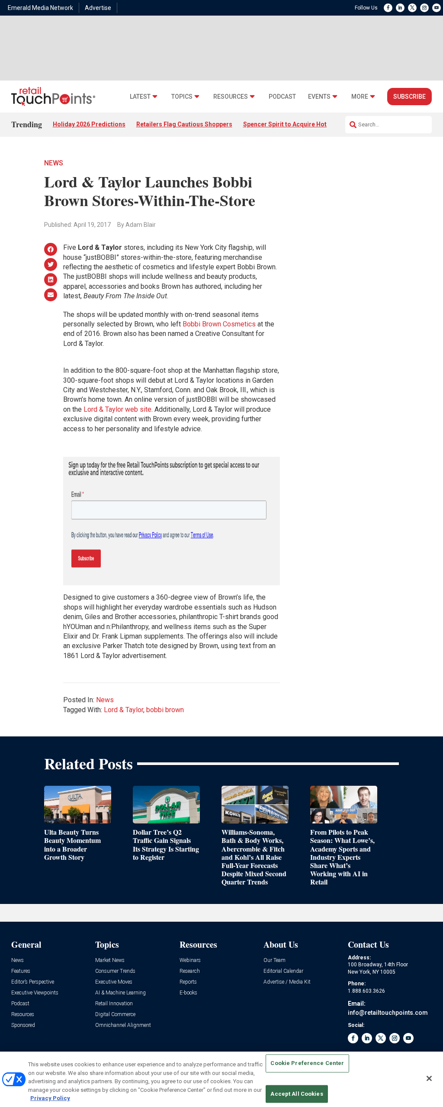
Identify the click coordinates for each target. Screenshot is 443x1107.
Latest (140, 97)
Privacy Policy (50, 1098)
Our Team (274, 960)
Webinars (190, 960)
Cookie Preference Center (307, 1063)
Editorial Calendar (283, 971)
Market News (110, 960)
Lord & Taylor (123, 710)
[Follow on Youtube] (436, 7)
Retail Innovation (114, 1004)
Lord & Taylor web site (117, 409)
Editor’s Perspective (32, 982)
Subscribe (409, 96)
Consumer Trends (115, 971)
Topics (182, 97)
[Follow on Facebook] (388, 7)
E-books (188, 993)
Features (20, 971)
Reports (188, 982)
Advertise (98, 8)
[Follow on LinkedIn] (400, 7)
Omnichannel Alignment (123, 1025)
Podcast (282, 97)
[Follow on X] (412, 7)
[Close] (429, 1078)
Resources (230, 97)
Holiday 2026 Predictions (89, 124)
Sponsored (23, 1025)
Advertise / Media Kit (287, 982)
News (53, 163)
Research (190, 971)
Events (319, 97)
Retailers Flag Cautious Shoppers (184, 124)
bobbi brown (165, 710)
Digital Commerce (115, 1014)
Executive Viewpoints (34, 993)
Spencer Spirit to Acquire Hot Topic (293, 124)
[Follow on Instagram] (424, 7)
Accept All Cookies (296, 1094)
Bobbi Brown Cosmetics (219, 324)
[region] (221, 1079)
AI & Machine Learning (120, 993)
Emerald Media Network (40, 8)
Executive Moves (113, 982)
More (359, 97)
